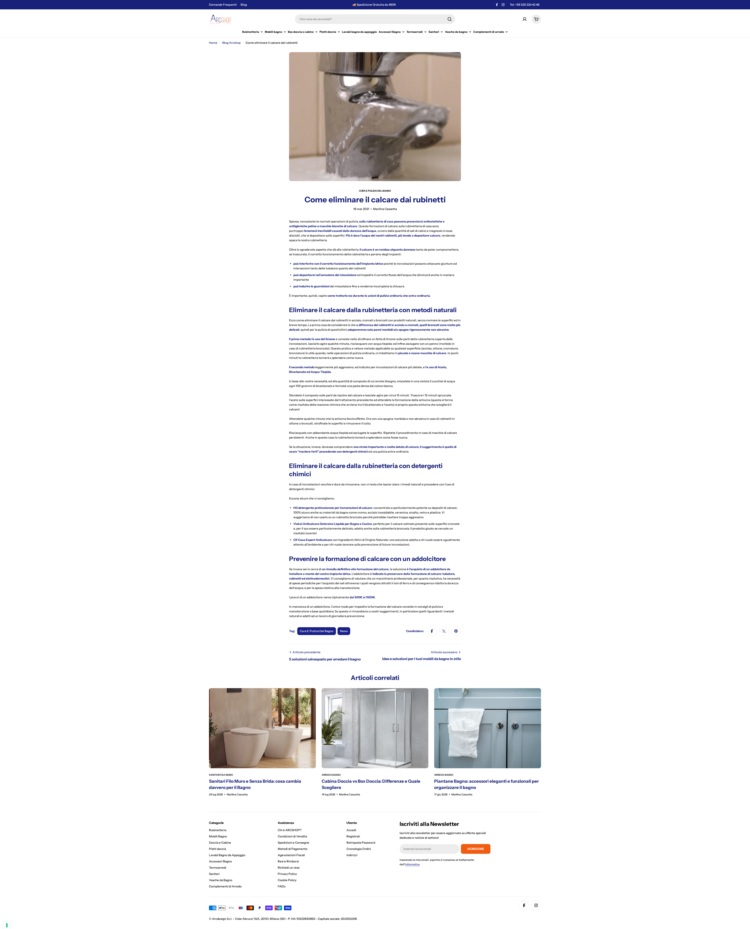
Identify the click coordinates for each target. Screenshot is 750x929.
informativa (412, 864)
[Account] (524, 19)
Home (213, 43)
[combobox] (375, 19)
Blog (244, 4)
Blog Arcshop (231, 43)
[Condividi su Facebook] (432, 631)
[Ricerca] (449, 19)
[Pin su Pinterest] (456, 631)
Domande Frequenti (223, 4)
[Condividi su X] (444, 631)
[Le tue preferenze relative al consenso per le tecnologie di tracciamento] (7, 925)
